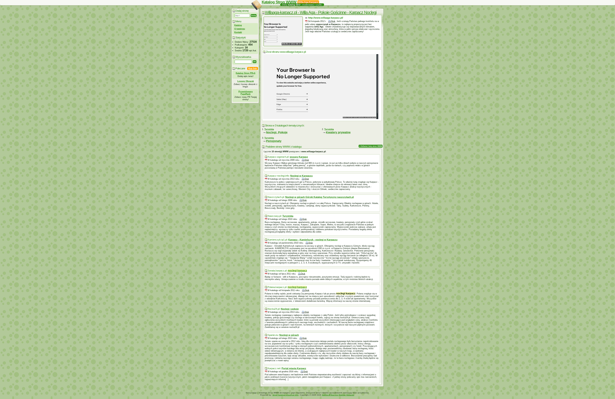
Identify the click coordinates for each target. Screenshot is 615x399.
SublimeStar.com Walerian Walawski (338, 395)
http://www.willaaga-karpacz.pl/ (325, 17)
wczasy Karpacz (299, 156)
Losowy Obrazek (245, 81)
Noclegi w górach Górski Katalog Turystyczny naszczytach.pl (319, 197)
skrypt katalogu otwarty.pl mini (285, 395)
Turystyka (287, 216)
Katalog (238, 25)
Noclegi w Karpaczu (301, 175)
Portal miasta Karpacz (294, 368)
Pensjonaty (273, 141)
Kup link (252, 68)
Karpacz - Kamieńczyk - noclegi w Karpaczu (312, 239)
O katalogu (239, 29)
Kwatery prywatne (338, 132)
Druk (333, 21)
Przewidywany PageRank (245, 92)
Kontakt (238, 32)
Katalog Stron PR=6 (245, 73)
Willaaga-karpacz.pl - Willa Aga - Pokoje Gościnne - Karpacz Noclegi (320, 12)
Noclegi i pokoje (290, 309)
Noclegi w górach (289, 335)
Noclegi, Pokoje (276, 132)
